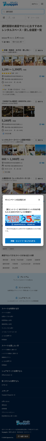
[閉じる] (39, 199)
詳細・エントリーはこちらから (23, 241)
